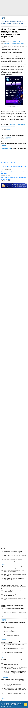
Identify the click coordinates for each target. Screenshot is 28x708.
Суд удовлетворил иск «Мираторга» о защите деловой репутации (14, 649)
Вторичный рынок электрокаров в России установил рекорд (15, 613)
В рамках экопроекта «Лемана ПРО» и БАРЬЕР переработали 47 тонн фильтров (14, 664)
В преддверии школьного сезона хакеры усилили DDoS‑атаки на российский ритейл (14, 645)
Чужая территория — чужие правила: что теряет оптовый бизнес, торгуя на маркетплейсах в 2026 (12, 680)
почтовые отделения (16, 43)
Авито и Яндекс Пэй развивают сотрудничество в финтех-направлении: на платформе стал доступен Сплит (15, 689)
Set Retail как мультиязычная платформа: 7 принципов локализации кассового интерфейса (12, 660)
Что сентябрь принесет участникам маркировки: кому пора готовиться (12, 642)
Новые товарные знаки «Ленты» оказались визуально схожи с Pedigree (13, 560)
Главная (2, 21)
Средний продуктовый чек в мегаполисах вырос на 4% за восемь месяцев (15, 626)
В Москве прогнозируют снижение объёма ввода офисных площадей (14, 609)
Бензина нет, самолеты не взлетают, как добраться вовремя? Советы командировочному (13, 623)
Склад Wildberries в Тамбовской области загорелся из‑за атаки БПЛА (15, 575)
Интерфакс (8, 129)
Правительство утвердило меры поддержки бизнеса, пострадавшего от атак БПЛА (13, 552)
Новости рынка (13, 21)
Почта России (6, 43)
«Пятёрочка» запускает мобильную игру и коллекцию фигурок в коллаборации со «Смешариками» (13, 684)
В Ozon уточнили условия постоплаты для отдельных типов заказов (13, 630)
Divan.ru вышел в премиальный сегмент (12, 616)
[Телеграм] (6, 18)
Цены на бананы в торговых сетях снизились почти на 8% (15, 599)
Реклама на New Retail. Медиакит (14, 106)
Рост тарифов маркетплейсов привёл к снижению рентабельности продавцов (14, 571)
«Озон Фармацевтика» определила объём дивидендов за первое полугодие (13, 653)
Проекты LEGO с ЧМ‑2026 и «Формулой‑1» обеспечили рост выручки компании (13, 635)
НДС (10, 43)
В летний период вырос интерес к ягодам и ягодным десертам (13, 591)
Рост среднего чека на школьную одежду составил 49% (15, 556)
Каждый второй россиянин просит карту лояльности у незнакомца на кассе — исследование (15, 668)
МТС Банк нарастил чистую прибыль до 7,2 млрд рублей (14, 694)
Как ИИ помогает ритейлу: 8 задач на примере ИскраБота (12, 606)
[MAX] (11, 18)
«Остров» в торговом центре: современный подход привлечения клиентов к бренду (13, 567)
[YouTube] (16, 18)
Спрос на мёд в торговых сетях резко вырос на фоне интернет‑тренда (14, 579)
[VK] (9, 18)
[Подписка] (21, 18)
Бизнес (4, 564)
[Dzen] (13, 18)
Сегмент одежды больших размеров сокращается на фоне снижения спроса (14, 595)
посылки (22, 43)
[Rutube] (18, 18)
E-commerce (5, 677)
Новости (7, 21)
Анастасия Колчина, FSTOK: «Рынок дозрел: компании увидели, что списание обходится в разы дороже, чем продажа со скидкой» (13, 587)
